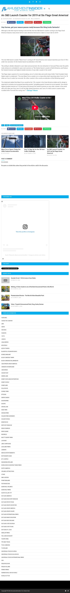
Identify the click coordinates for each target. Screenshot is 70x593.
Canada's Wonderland (7, 366)
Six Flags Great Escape (7, 511)
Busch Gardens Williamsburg (9, 360)
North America (5, 468)
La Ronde (4, 440)
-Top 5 (3, 336)
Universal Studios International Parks (12, 557)
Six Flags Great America (16, 125)
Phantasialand (5, 480)
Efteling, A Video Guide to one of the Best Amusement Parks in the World (32, 287)
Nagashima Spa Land (7, 462)
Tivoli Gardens (5, 545)
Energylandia (5, 397)
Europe (3, 403)
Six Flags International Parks (9, 514)
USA (2, 560)
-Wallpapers (4, 342)
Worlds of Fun (5, 575)
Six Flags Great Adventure (9, 505)
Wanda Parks (5, 569)
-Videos (3, 339)
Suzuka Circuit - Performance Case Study (23, 278)
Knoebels (4, 434)
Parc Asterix (5, 477)
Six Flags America (6, 496)
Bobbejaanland (6, 354)
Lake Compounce (6, 443)
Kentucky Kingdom (6, 425)
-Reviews (3, 330)
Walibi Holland (5, 566)
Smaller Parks (5, 532)
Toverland (4, 548)
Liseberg (3, 449)
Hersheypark (5, 413)
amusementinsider (21, 255)
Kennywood (4, 422)
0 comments (36, 18)
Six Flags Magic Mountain (8, 517)
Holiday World (5, 419)
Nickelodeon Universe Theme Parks (11, 465)
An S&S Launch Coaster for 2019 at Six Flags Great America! (56, 151)
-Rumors (3, 333)
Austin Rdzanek (9, 255)
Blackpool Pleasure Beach (9, 351)
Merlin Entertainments (8, 453)
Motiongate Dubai (6, 456)
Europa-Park (4, 400)
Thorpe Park (4, 539)
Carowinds (4, 370)
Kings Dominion (5, 428)
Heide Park (4, 409)
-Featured (4, 317)
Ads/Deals (4, 345)
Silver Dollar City (6, 493)
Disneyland (4, 385)
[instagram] (40, 1)
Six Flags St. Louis (6, 529)
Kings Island (4, 431)
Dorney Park (5, 391)
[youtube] (29, 1)
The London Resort (6, 536)
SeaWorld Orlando (7, 486)
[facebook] (33, 1)
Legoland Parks (5, 446)
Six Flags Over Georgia (8, 523)
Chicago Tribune (32, 90)
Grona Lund (4, 406)
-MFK (2, 323)
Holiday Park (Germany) (8, 416)
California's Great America (9, 363)
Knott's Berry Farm (7, 437)
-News (7, 125)
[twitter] (36, 1)
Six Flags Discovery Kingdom (9, 499)
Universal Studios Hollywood (10, 554)
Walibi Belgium (5, 563)
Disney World (5, 382)
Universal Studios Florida (8, 551)
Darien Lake (4, 376)
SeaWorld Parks (6, 489)
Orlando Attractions (7, 471)
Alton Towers (5, 348)
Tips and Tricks (5, 542)
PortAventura (5, 483)
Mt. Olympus (4, 459)
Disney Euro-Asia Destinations (10, 379)
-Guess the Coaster (6, 320)
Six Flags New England (7, 520)
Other (3, 474)
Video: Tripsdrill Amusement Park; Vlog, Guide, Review (27, 304)
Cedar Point (4, 373)
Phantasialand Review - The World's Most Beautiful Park (27, 295)
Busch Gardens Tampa (7, 357)
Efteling (3, 394)
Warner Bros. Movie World (9, 572)
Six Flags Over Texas (7, 526)
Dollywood (4, 388)
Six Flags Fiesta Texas (7, 502)
